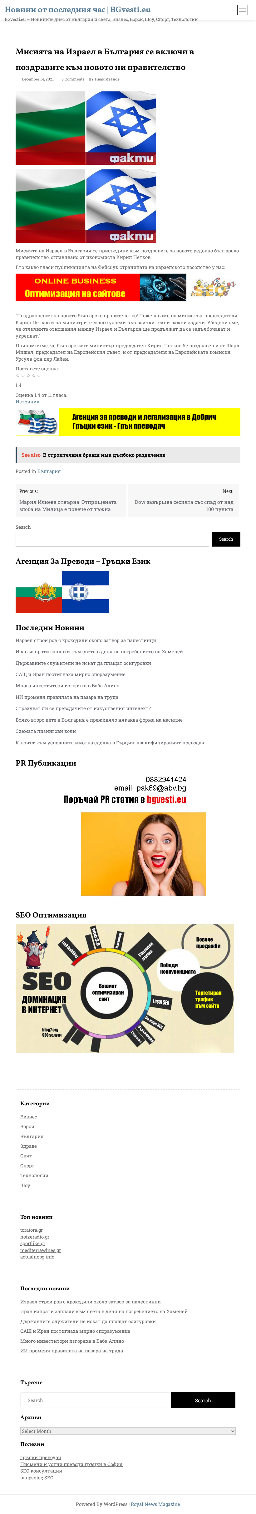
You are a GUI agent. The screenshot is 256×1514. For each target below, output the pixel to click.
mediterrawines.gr (40, 1250)
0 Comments (73, 78)
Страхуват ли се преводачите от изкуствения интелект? (83, 708)
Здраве (28, 1146)
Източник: (28, 401)
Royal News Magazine (155, 1504)
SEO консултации (41, 1471)
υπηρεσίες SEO (36, 1477)
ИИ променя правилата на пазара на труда (67, 697)
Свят (26, 1155)
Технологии (34, 1175)
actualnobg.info (37, 1257)
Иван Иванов (107, 78)
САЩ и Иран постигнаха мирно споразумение (71, 674)
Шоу (25, 1185)
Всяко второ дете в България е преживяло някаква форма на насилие (99, 720)
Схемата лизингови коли (46, 731)
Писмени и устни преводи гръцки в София (71, 1464)
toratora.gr (31, 1230)
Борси (27, 1126)
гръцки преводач (40, 1457)
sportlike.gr (32, 1243)
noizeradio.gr (34, 1237)
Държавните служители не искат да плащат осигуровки (83, 663)
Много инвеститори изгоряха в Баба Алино (67, 685)
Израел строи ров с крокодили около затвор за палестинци (86, 640)
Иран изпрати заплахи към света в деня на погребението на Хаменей (99, 651)
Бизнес (28, 1116)
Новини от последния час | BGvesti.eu (78, 10)
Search (23, 527)
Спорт (27, 1165)
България (49, 471)
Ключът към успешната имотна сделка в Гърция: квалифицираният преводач (110, 742)
